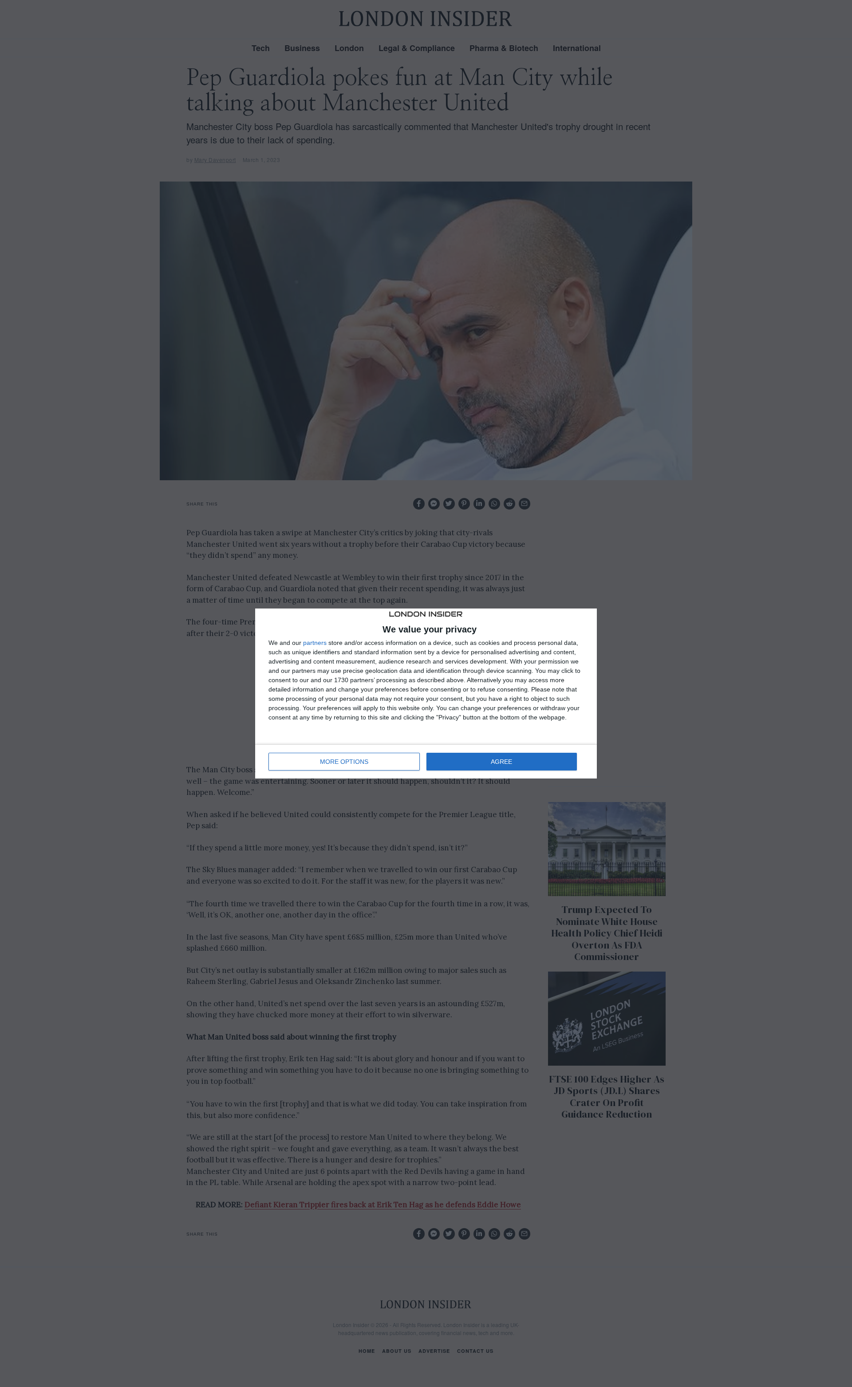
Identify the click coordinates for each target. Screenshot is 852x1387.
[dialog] (426, 694)
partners (315, 643)
